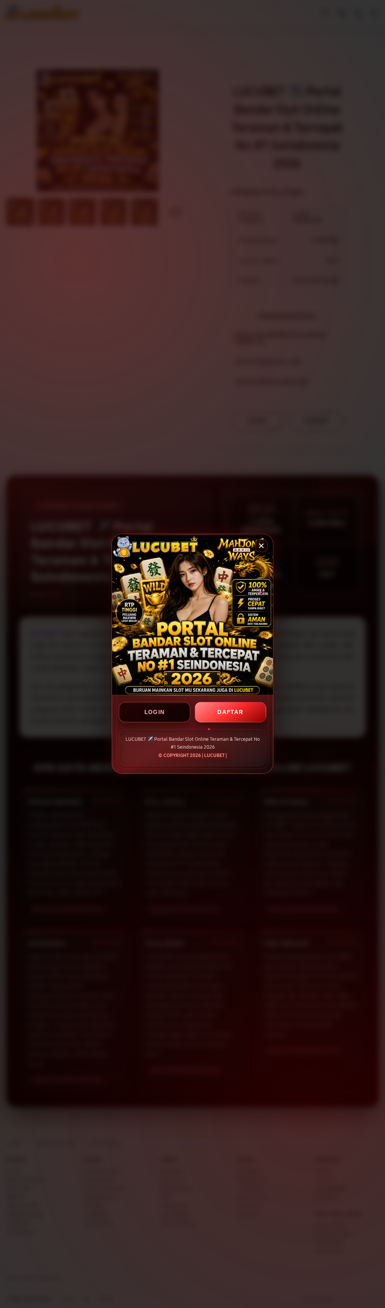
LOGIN (154, 712)
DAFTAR (230, 712)
